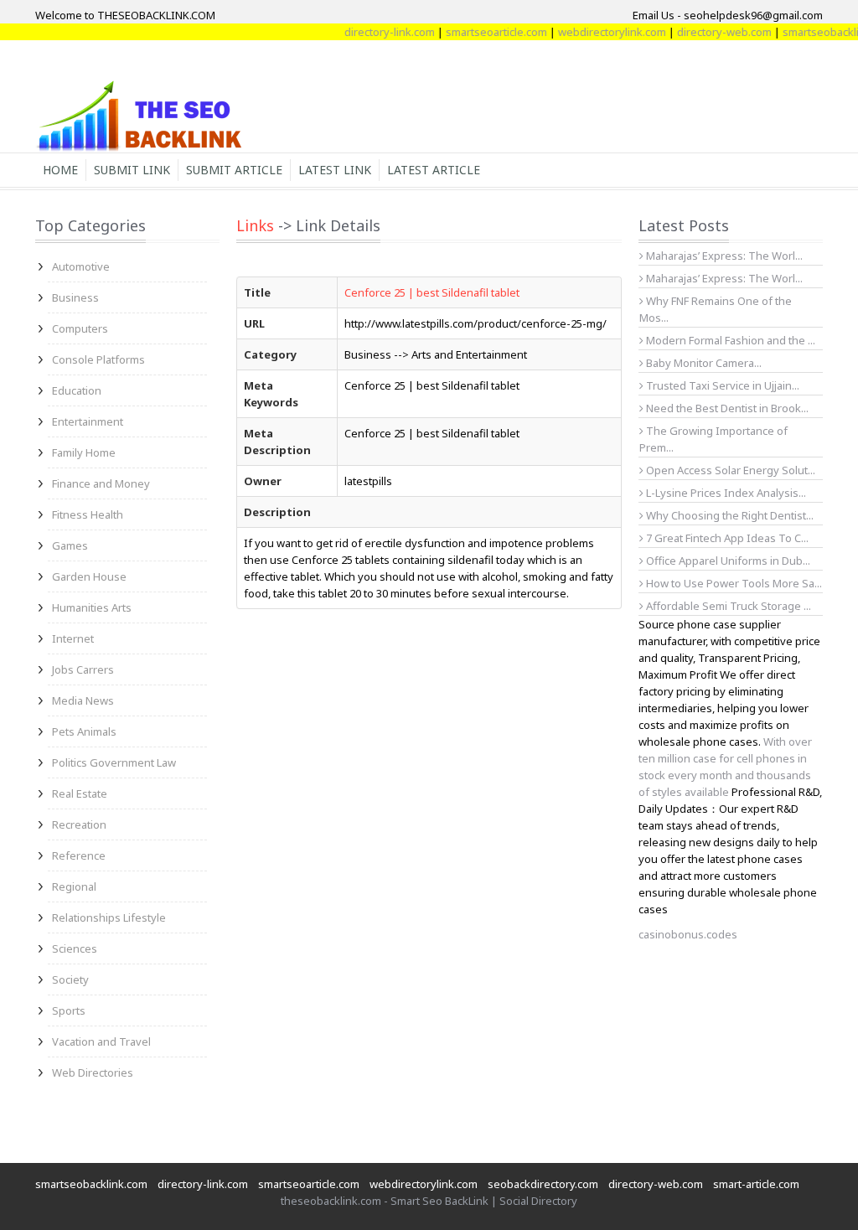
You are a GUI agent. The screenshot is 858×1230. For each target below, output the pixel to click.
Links (255, 225)
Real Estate (79, 793)
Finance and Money (101, 483)
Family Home (84, 452)
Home (60, 170)
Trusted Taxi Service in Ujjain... (721, 385)
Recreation (79, 824)
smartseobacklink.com (91, 1183)
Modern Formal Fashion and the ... (729, 340)
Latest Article (433, 170)
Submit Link (132, 170)
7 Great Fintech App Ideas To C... (726, 537)
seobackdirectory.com (543, 1183)
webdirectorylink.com (599, 31)
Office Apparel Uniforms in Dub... (727, 560)
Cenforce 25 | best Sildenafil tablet (431, 292)
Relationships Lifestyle (109, 917)
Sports (68, 1010)
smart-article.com (756, 1183)
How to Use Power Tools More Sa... (733, 583)
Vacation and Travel (101, 1041)
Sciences (74, 948)
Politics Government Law (114, 762)
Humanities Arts (92, 607)
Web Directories (92, 1072)
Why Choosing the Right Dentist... (729, 515)
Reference (79, 855)
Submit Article (234, 170)
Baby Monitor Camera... (703, 362)
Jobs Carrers (83, 669)
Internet (73, 638)
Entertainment (87, 421)
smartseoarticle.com (483, 31)
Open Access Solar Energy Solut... (729, 470)
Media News (83, 700)
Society (70, 979)
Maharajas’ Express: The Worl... (723, 255)
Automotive (81, 266)
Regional (74, 886)
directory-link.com (376, 31)
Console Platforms (98, 359)
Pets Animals (84, 731)
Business (75, 297)
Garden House (89, 576)
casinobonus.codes (687, 934)
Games (70, 545)
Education (76, 390)
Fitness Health (87, 514)
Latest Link (334, 170)
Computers (80, 328)
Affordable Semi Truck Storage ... (727, 605)
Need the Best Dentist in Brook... (726, 408)
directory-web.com (711, 31)
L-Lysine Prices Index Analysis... (725, 492)
